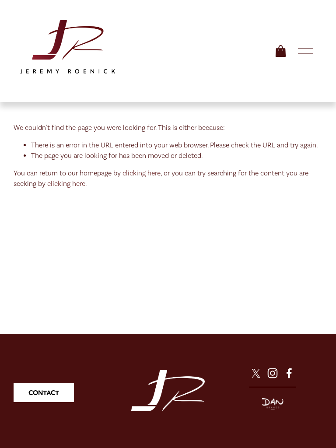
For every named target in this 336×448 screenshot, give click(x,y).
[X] (256, 373)
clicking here (141, 173)
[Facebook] (289, 373)
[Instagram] (272, 373)
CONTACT (43, 392)
